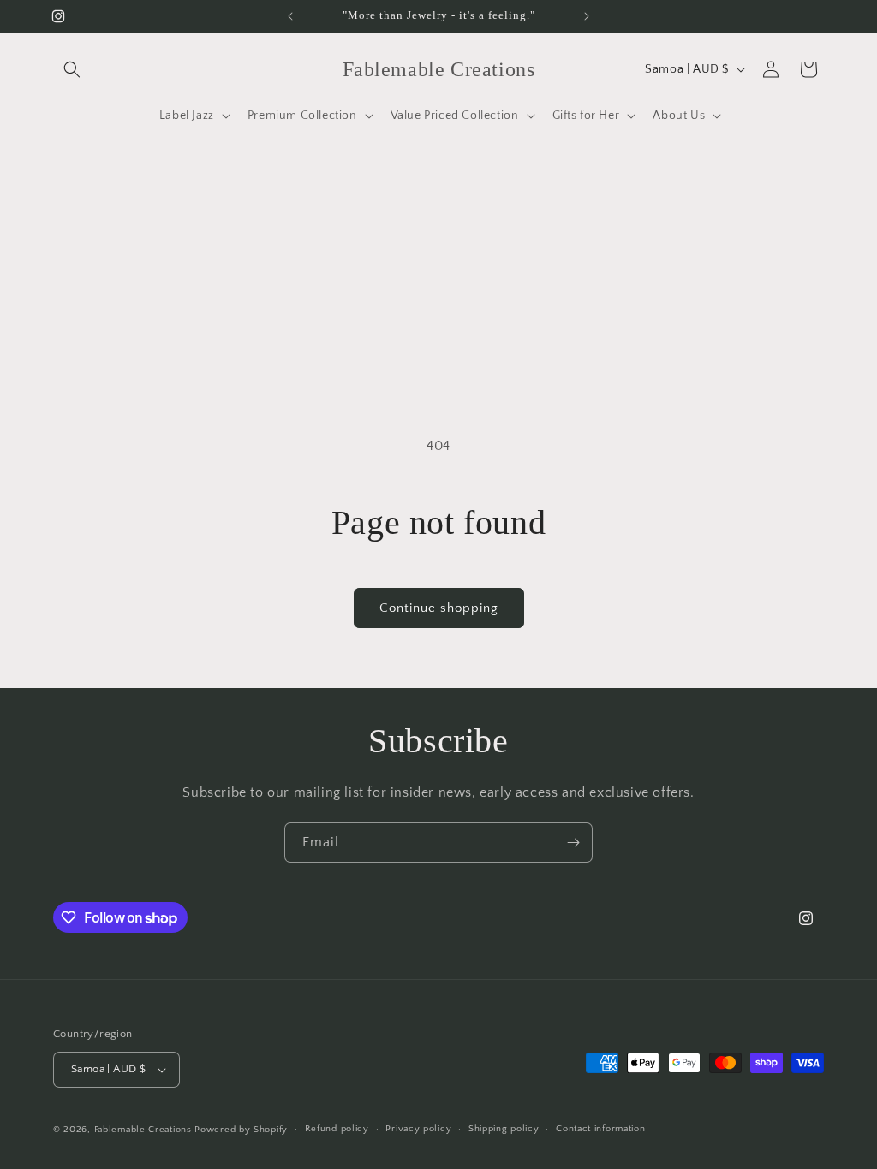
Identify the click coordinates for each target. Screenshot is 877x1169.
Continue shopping (438, 608)
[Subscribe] (573, 842)
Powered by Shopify (241, 1129)
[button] (72, 69)
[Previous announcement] (290, 16)
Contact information (600, 1129)
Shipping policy (504, 1129)
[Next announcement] (587, 16)
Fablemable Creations (143, 1129)
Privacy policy (418, 1129)
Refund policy (337, 1129)
